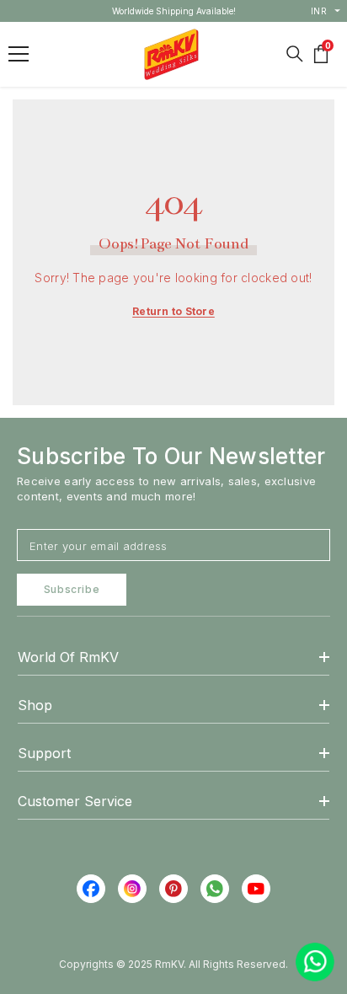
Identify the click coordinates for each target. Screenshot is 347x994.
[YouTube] (256, 888)
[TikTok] (214, 888)
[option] (174, 11)
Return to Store (173, 311)
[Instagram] (132, 888)
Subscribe (71, 589)
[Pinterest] (173, 888)
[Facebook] (91, 888)
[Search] (295, 54)
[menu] (18, 54)
